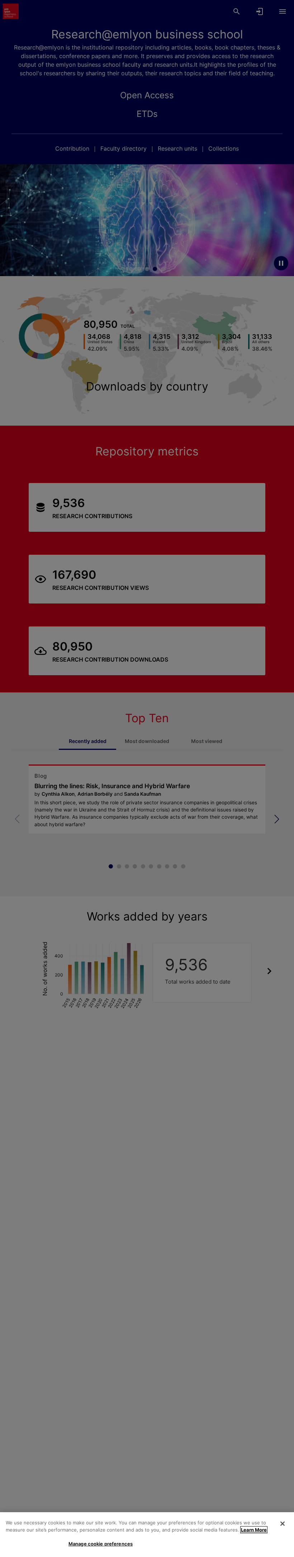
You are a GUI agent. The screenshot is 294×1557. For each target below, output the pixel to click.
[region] (147, 1534)
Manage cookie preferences (100, 1544)
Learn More (254, 1530)
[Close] (282, 1524)
